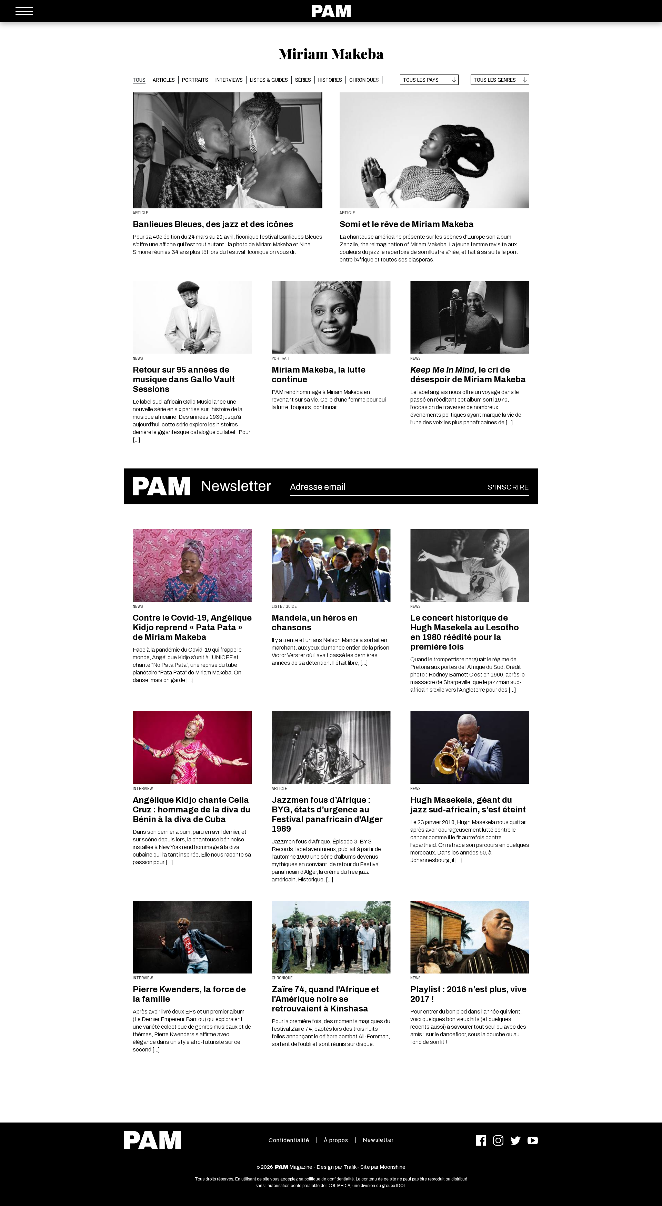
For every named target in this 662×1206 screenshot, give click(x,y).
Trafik (349, 1167)
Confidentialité (289, 1140)
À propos (336, 1140)
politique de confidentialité (329, 1179)
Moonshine (392, 1167)
